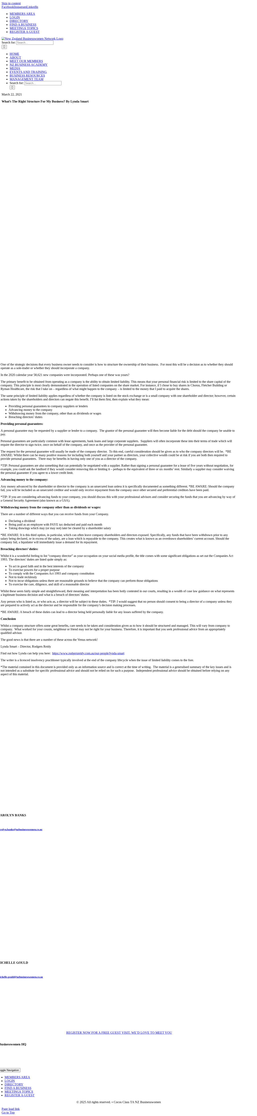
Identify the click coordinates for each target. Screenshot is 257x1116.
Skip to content (11, 3)
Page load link (11, 1109)
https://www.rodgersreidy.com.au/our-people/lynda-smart (88, 653)
